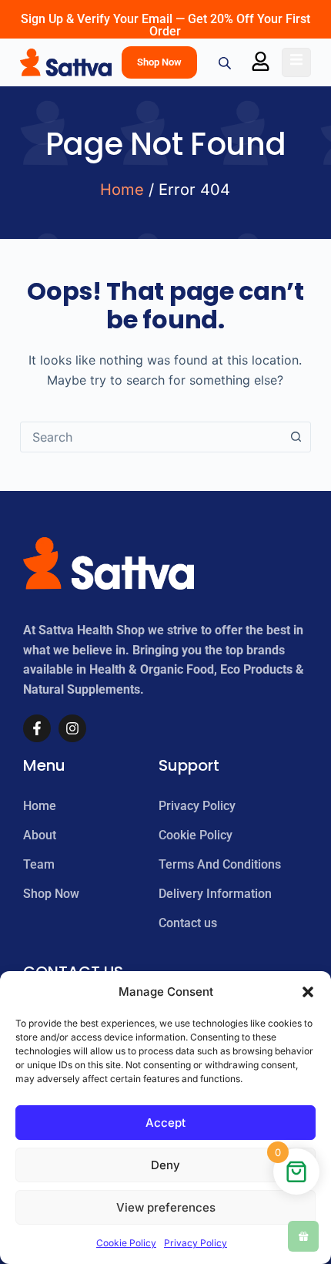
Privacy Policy (195, 1243)
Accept (165, 1122)
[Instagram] (72, 728)
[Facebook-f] (37, 728)
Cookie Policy (126, 1243)
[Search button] (295, 437)
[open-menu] (296, 62)
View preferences (166, 1207)
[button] (308, 992)
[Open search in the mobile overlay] (226, 62)
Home (122, 189)
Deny (165, 1165)
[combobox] (151, 437)
